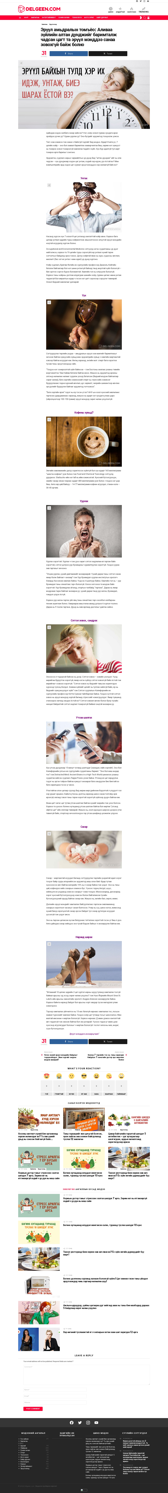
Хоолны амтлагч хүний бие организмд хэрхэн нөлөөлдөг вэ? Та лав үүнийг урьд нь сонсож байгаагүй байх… (38, 1137)
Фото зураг (89, 18)
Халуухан (131, 12)
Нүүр (26, 18)
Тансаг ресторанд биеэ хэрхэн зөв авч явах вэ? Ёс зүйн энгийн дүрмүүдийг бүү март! (128, 1176)
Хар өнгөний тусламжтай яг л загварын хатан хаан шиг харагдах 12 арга (100, 1332)
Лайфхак (77, 1130)
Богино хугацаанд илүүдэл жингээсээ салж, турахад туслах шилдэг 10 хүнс (102, 1225)
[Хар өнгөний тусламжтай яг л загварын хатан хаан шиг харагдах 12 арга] (39, 1339)
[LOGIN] (148, 17)
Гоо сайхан (34, 1439)
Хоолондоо (34, 1462)
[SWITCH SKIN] (140, 17)
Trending (144, 12)
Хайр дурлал (102, 18)
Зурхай (34, 1446)
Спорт (34, 1452)
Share (21, 63)
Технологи (76, 18)
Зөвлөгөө (35, 18)
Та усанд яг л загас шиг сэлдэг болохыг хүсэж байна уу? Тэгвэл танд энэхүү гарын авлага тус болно (136, 1470)
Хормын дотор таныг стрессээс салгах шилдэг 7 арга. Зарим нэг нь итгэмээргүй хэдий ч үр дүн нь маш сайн (38, 1176)
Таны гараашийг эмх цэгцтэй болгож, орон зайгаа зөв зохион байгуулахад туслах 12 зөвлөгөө (82, 1137)
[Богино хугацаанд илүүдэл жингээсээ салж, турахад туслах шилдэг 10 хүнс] (84, 1158)
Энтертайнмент (49, 18)
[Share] (84, 207)
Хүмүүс (34, 1464)
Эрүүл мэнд (34, 1130)
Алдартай (120, 12)
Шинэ (110, 12)
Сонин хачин (63, 18)
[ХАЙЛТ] (144, 17)
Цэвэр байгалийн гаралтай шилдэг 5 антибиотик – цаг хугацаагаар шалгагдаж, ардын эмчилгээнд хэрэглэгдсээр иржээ (135, 1457)
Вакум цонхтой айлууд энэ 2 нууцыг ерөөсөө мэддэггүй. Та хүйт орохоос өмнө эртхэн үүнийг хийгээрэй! (136, 1444)
